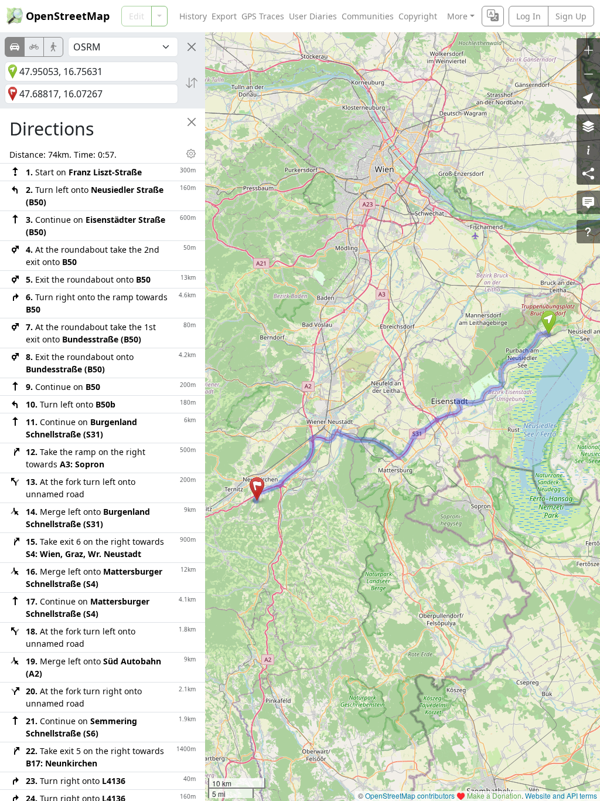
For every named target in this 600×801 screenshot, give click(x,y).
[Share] (588, 173)
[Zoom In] (588, 50)
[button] (548, 322)
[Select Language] (493, 16)
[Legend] (588, 149)
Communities (368, 16)
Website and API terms (561, 795)
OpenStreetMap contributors (410, 795)
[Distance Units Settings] (191, 154)
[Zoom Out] (588, 73)
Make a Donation (494, 795)
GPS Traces (262, 16)
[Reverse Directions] (191, 82)
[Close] (191, 47)
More (457, 16)
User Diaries (313, 16)
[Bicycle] (34, 47)
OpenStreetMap (68, 16)
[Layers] (588, 126)
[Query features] (588, 231)
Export (224, 16)
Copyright (417, 16)
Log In (528, 16)
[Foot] (53, 47)
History (193, 16)
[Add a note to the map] (588, 202)
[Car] (15, 47)
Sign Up (571, 16)
